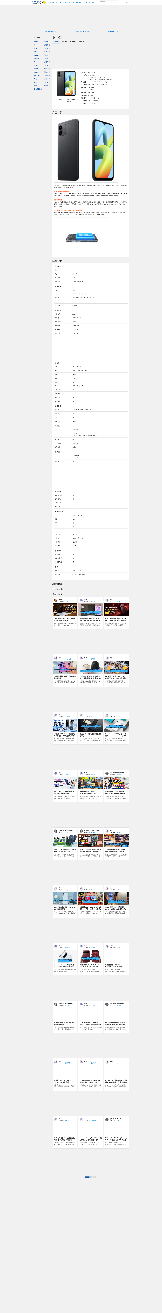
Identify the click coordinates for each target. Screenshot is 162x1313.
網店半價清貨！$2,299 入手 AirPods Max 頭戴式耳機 (62, 1081)
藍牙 (56, 519)
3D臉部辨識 (58, 562)
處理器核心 (58, 322)
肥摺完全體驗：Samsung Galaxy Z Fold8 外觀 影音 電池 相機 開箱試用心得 (90, 619)
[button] (127, 2)
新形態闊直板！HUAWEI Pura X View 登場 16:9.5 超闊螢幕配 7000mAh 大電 (89, 965)
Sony (35, 79)
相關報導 (81, 41)
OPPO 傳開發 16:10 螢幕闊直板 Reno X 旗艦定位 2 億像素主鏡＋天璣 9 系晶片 (115, 908)
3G (56, 294)
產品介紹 (64, 41)
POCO (36, 72)
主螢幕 (57, 409)
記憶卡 (57, 538)
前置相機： (84, 92)
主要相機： (84, 87)
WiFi (56, 515)
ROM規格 (57, 333)
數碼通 (92, 890)
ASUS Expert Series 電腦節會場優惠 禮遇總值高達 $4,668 (64, 619)
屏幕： (85, 85)
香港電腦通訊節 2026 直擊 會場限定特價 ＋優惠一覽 (65, 1023)
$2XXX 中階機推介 (50, 32)
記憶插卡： (84, 98)
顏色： (85, 103)
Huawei (36, 55)
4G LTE (57, 298)
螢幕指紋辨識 (59, 558)
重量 (56, 374)
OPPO (36, 68)
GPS (56, 523)
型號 (56, 274)
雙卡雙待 (57, 305)
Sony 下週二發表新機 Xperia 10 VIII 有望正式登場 (64, 908)
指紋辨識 (57, 554)
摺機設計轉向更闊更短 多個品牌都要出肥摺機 (65, 677)
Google (93, 832)
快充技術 (57, 393)
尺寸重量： (84, 82)
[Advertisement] (90, 56)
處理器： (84, 95)
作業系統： (84, 72)
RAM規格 (57, 329)
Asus (35, 45)
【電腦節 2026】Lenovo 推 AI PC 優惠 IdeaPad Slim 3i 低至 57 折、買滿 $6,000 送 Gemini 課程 (115, 850)
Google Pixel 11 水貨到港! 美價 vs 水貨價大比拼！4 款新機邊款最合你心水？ (90, 850)
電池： (85, 101)
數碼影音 (93, 659)
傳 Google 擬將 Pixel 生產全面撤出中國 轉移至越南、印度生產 (64, 1139)
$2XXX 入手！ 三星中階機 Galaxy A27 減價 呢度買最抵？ (64, 792)
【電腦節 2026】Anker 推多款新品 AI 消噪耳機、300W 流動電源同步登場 (65, 735)
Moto (35, 62)
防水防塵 (57, 401)
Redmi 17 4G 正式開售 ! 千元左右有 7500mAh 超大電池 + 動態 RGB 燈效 (65, 850)
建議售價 (57, 281)
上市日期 (57, 278)
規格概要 (56, 41)
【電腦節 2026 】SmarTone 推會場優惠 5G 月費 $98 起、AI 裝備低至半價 (90, 908)
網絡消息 (119, 774)
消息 (45, 41)
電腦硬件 (67, 601)
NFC (56, 526)
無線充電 (57, 397)
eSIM (56, 382)
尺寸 (56, 370)
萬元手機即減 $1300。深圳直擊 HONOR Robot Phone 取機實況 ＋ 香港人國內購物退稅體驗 (116, 792)
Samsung (37, 75)
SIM (56, 378)
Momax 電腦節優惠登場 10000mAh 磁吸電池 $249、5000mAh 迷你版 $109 (88, 792)
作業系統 (57, 314)
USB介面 (57, 534)
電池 (56, 386)
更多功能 (57, 546)
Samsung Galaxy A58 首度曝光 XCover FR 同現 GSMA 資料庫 (64, 965)
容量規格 (57, 325)
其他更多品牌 (38, 89)
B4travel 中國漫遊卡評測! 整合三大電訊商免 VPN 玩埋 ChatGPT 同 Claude (116, 1023)
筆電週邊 (67, 716)
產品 (48, 41)
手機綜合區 (68, 659)
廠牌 (56, 270)
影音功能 (57, 506)
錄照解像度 (58, 443)
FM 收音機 (58, 503)
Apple (36, 41)
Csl (117, 659)
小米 (35, 85)
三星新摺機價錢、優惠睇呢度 (81, 32)
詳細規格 (73, 41)
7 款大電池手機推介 (112, 32)
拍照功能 (57, 447)
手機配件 (93, 774)
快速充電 (57, 389)
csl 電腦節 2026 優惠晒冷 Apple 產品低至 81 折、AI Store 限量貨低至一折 (116, 677)
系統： (85, 75)
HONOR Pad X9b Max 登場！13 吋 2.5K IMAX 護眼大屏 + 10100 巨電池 (116, 1139)
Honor (36, 48)
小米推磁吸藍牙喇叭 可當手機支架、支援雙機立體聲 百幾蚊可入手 (90, 677)
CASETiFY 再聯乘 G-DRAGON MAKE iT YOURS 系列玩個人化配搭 (90, 1023)
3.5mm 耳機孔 (59, 495)
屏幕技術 (57, 421)
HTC (35, 52)
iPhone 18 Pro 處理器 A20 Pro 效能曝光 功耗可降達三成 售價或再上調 (116, 1081)
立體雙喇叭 (58, 499)
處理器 (57, 318)
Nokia (36, 65)
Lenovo (36, 58)
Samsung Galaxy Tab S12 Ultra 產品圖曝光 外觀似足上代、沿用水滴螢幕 (91, 1139)
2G (56, 290)
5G (56, 301)
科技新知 (67, 1005)
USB (56, 530)
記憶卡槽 (57, 542)
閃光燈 (57, 439)
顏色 (56, 367)
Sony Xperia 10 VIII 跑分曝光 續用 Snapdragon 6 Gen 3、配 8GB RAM (115, 735)
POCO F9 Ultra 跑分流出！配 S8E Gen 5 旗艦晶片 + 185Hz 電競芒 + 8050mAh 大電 (115, 619)
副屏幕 (57, 413)
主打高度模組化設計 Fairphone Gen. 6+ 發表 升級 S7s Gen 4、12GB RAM (90, 1081)
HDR (56, 417)
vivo (35, 82)
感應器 (57, 570)
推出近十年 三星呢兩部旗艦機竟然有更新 (90, 735)
